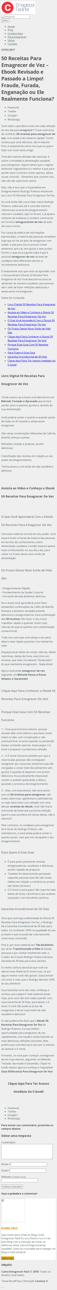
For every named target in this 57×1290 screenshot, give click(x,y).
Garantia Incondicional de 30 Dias (27, 356)
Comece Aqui (15, 33)
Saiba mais (7, 1258)
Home (11, 26)
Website (13, 1176)
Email (4, 1170)
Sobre (11, 40)
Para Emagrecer (17, 37)
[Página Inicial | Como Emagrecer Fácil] (18, 13)
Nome (5, 1164)
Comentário (8, 1142)
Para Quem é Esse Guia (21, 352)
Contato (12, 44)
